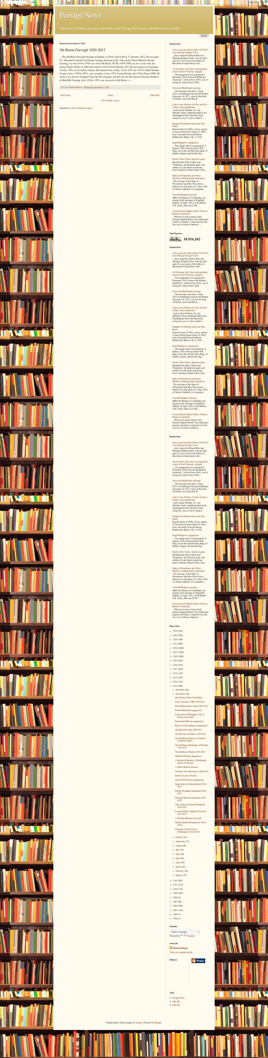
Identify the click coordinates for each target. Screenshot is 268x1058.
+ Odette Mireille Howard (186, 767)
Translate (191, 935)
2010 (175, 888)
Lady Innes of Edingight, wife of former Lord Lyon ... (189, 715)
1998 (175, 918)
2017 (175, 669)
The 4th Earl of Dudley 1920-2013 (190, 733)
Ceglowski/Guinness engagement (189, 779)
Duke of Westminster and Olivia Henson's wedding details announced (188, 177)
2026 (175, 630)
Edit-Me (176, 1001)
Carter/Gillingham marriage (184, 194)
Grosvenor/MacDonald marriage (186, 87)
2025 (175, 635)
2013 (175, 685)
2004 (175, 914)
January (179, 875)
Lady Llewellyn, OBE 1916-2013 (190, 701)
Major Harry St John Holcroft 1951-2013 (191, 785)
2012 (175, 880)
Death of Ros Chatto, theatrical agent (188, 158)
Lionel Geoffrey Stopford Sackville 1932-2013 (190, 812)
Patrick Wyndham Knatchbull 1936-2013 (191, 792)
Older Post (155, 95)
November (180, 693)
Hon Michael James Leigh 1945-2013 (191, 706)
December (180, 689)
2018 (175, 664)
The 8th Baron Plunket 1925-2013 (190, 751)
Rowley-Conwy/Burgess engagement (191, 725)
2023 (175, 643)
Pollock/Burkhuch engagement (188, 710)
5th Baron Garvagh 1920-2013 (188, 729)
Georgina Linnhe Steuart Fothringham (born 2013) (187, 830)
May (178, 858)
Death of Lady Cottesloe (186, 775)
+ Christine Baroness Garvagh (188, 818)
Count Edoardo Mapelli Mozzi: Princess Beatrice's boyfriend (190, 212)
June (178, 854)
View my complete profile (181, 952)
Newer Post (65, 95)
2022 (175, 647)
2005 (175, 910)
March (179, 866)
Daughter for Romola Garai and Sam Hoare (188, 125)
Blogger (157, 1022)
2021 (175, 652)
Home (110, 95)
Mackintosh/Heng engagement (188, 756)
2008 (175, 897)
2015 (175, 677)
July (178, 849)
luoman (139, 1022)
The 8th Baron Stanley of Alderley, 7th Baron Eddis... (190, 739)
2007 (175, 901)
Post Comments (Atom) (82, 108)
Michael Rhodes (180, 948)
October (179, 837)
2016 (175, 673)
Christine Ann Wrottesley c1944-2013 (191, 771)
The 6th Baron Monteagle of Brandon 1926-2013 (191, 746)
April (178, 862)
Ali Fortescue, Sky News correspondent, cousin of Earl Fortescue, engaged (190, 70)
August (179, 845)
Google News (178, 997)
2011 (175, 884)
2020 (175, 656)
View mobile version (110, 100)
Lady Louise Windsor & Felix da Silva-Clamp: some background (190, 106)
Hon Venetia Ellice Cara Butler (188, 697)
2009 (175, 893)
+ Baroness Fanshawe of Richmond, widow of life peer (191, 761)
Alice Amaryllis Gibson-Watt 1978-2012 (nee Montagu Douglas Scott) (190, 51)
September (181, 841)
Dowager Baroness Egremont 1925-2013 (190, 799)
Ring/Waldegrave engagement (185, 142)
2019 (175, 660)
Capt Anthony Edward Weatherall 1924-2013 (190, 806)
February (180, 870)
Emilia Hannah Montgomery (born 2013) (190, 823)
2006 (175, 905)
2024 (175, 639)
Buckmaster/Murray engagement (189, 721)
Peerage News (80, 15)
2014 (175, 681)
